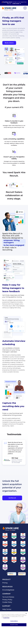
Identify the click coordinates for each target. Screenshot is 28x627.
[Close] (26, 613)
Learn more (15, 3)
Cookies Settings (14, 621)
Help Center (6, 609)
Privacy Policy (7, 599)
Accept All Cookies (14, 624)
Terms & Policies (8, 597)
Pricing (4, 583)
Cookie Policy (7, 602)
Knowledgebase (8, 590)
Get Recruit (12, 498)
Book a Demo (9, 43)
